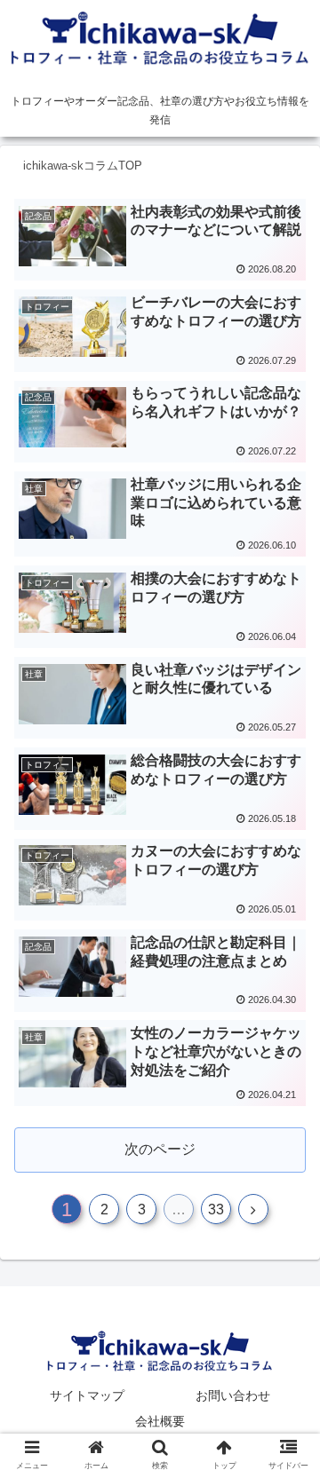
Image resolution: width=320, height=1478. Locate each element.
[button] (285, 1417)
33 (216, 1209)
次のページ (160, 1149)
